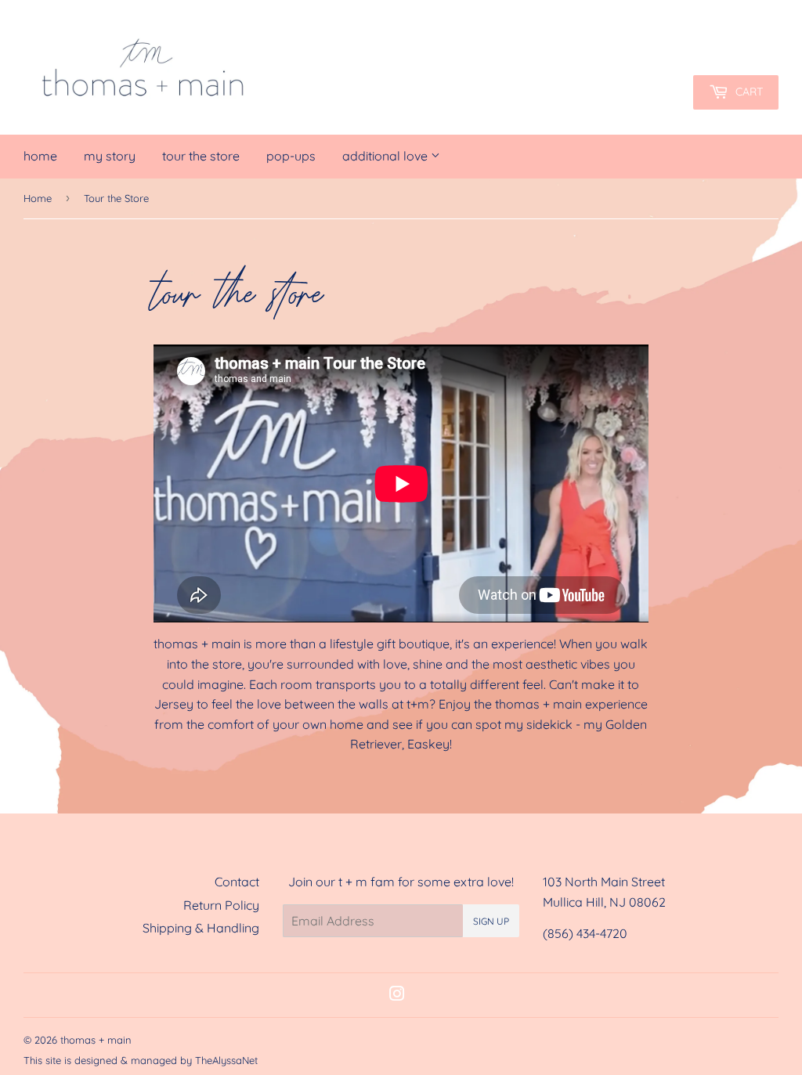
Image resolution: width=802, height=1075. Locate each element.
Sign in (640, 34)
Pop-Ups (291, 156)
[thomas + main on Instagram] (397, 995)
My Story (109, 156)
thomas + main (96, 1040)
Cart (747, 92)
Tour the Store (201, 156)
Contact (237, 881)
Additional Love (386, 156)
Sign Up (491, 921)
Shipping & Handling (201, 928)
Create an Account (730, 34)
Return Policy (221, 905)
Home (40, 156)
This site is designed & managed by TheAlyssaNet (140, 1060)
